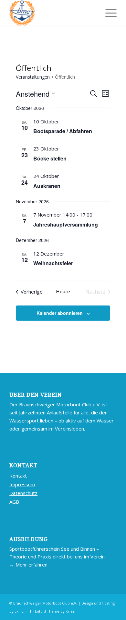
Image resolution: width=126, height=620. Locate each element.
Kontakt (18, 475)
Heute (63, 291)
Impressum (22, 484)
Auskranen (46, 185)
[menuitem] (108, 13)
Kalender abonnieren (60, 313)
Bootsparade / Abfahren (62, 131)
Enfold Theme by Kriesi (55, 611)
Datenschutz (23, 493)
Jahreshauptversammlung (65, 224)
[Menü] (108, 13)
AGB (14, 502)
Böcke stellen (50, 158)
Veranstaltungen (33, 77)
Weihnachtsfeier (53, 263)
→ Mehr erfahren (28, 564)
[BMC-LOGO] (52, 13)
